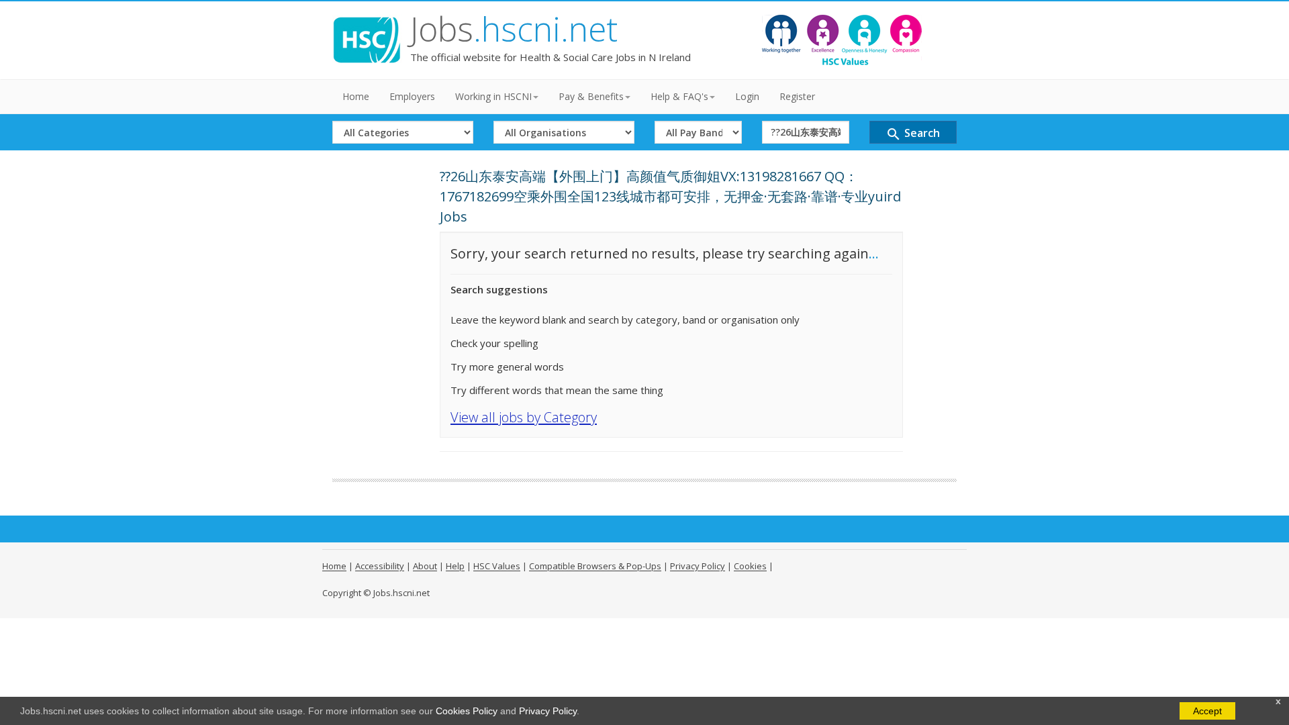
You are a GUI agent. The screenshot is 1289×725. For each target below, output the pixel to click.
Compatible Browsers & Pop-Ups (595, 566)
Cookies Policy (466, 711)
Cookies (750, 566)
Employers (412, 96)
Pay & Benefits (591, 96)
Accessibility (379, 566)
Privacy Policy (548, 711)
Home (355, 96)
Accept (1207, 711)
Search (913, 134)
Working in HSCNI (493, 96)
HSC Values (496, 566)
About (425, 566)
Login (747, 96)
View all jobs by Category (523, 417)
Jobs (514, 29)
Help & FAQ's (679, 96)
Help (455, 566)
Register (797, 96)
